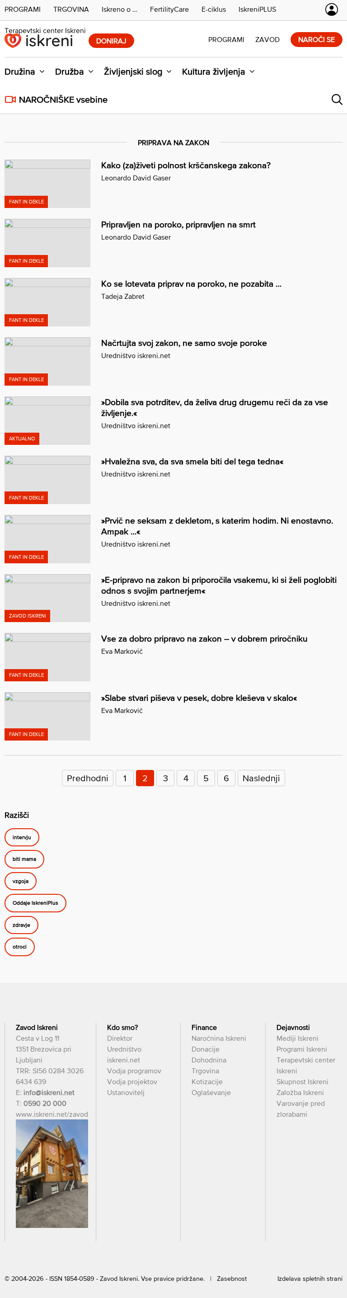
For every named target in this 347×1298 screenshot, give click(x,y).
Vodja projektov (132, 1081)
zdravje (21, 925)
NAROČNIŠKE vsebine (63, 99)
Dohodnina (209, 1060)
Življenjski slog (133, 71)
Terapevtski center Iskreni (45, 30)
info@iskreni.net (49, 1092)
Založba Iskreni (300, 1092)
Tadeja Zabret (123, 296)
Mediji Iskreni (298, 1038)
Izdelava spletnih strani (309, 1278)
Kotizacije (207, 1081)
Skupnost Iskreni (302, 1081)
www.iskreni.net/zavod (52, 1114)
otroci (20, 947)
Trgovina (205, 1071)
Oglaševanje (211, 1092)
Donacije (206, 1049)
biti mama (24, 859)
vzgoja (20, 881)
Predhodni (87, 778)
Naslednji (261, 778)
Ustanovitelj (126, 1092)
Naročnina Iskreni (219, 1038)
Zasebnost (232, 1278)
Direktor (119, 1038)
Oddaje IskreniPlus (35, 903)
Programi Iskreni (302, 1049)
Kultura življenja (213, 71)
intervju (22, 837)
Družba (69, 71)
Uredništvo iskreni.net (135, 355)
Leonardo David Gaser (136, 178)
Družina (20, 71)
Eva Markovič (122, 651)
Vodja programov (134, 1071)
